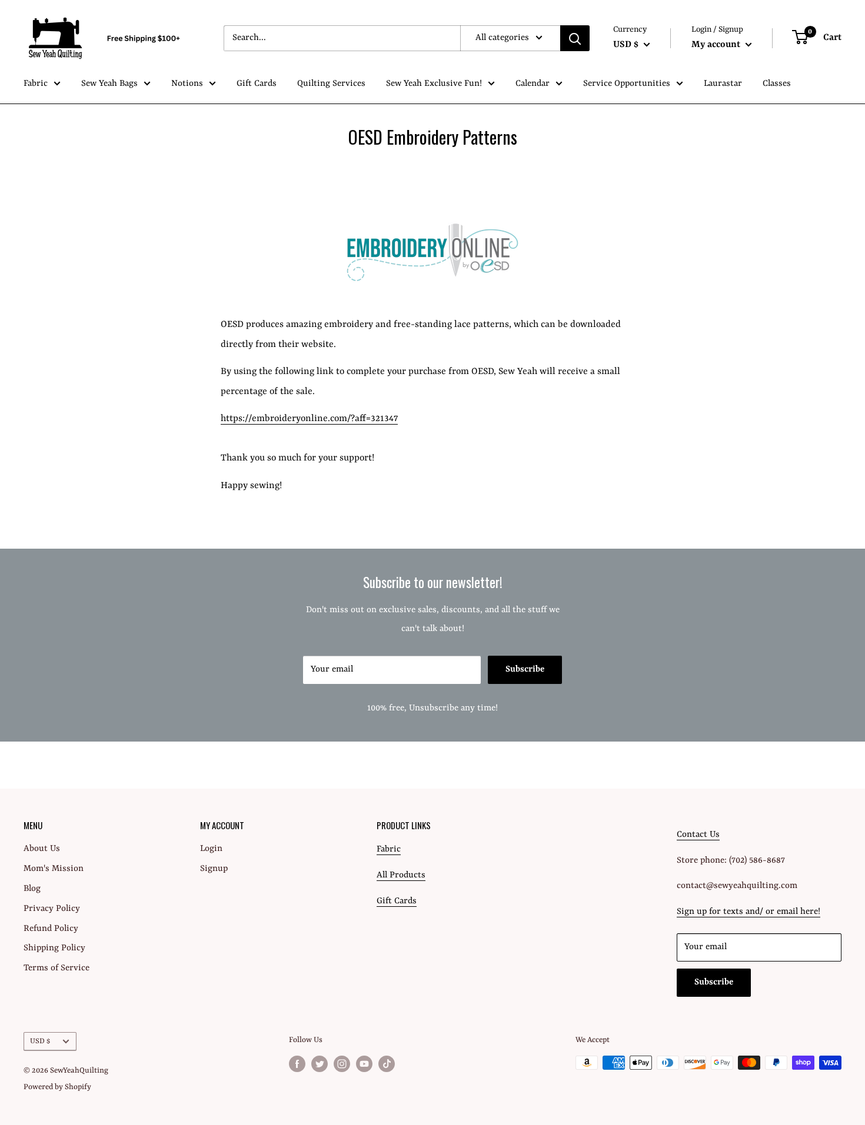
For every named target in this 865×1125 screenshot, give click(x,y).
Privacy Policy (52, 909)
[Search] (575, 38)
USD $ (40, 1041)
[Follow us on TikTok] (386, 1064)
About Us (42, 849)
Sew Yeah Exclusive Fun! (434, 84)
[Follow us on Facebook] (297, 1064)
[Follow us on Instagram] (342, 1064)
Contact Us (698, 835)
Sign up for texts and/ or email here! (748, 912)
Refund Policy (51, 929)
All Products (401, 875)
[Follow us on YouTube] (364, 1064)
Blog (32, 889)
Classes (777, 84)
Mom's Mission (54, 869)
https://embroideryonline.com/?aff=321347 (309, 418)
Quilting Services (331, 84)
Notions (187, 84)
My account (717, 44)
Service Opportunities (626, 84)
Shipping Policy (54, 948)
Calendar (532, 84)
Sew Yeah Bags (109, 84)
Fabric (36, 84)
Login (211, 849)
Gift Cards (257, 84)
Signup (214, 869)
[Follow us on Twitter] (319, 1064)
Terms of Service (56, 968)
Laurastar (723, 84)
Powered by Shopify (57, 1087)
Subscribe (524, 670)
